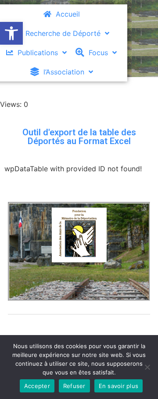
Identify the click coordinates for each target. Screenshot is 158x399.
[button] (11, 33)
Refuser (74, 385)
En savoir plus (119, 385)
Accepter (37, 385)
